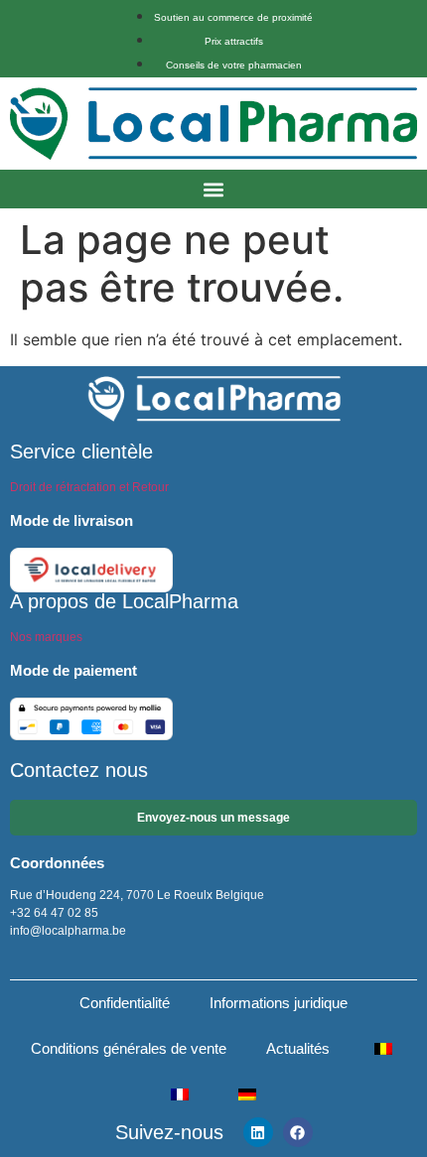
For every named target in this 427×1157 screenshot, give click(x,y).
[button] (214, 189)
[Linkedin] (258, 1132)
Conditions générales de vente (128, 1048)
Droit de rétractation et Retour (89, 487)
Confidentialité (124, 1002)
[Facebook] (298, 1132)
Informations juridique (279, 1002)
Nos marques (46, 637)
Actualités (298, 1048)
